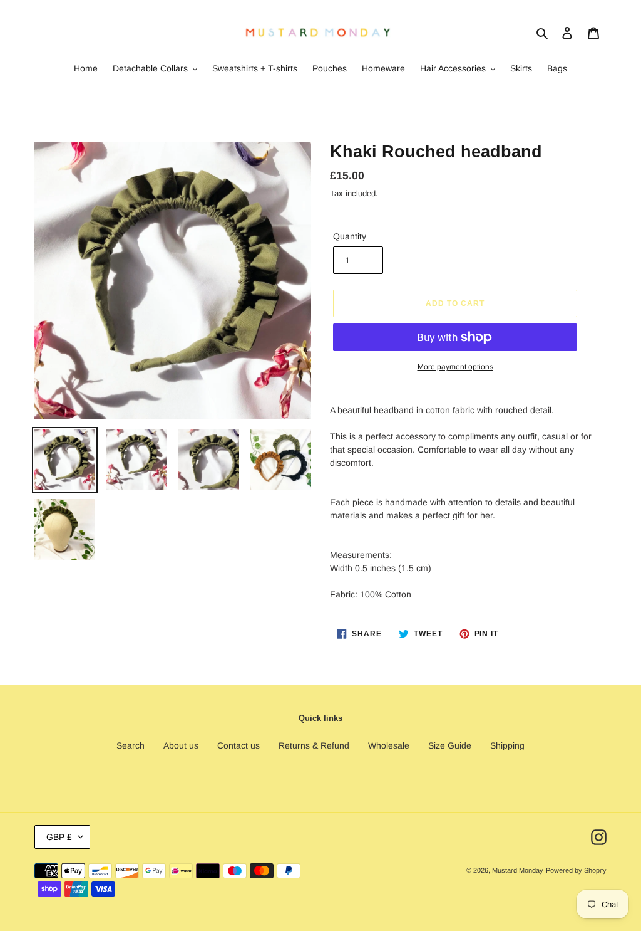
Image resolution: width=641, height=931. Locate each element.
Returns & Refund (314, 745)
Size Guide (449, 745)
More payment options (455, 366)
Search (130, 745)
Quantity (349, 236)
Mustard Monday (517, 870)
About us (180, 745)
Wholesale (388, 745)
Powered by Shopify (576, 870)
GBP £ (59, 837)
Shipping (507, 745)
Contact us (238, 745)
